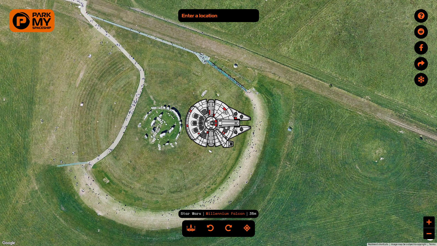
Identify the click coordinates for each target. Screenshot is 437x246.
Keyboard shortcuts (378, 244)
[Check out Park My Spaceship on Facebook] (421, 48)
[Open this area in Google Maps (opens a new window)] (8, 243)
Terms (432, 244)
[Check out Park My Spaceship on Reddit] (421, 32)
